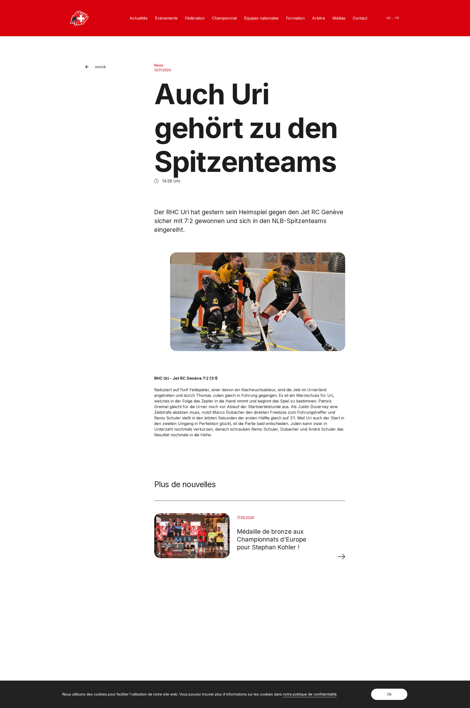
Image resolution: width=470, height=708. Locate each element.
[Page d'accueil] (79, 18)
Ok (389, 694)
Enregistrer (330, 632)
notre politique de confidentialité (310, 694)
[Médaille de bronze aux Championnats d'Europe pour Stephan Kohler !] (341, 556)
